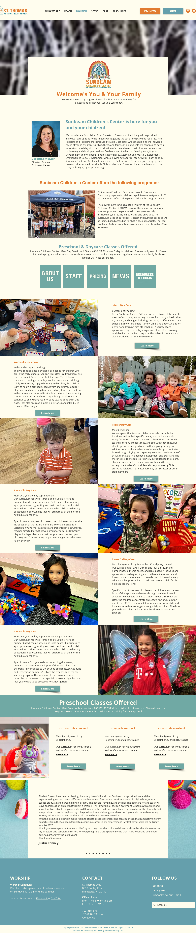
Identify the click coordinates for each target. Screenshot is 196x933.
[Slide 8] (109, 853)
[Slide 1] (86, 853)
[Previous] (33, 818)
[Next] (162, 818)
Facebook (42, 898)
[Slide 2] (89, 853)
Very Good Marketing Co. (111, 930)
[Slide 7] (106, 853)
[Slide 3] (93, 853)
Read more (62, 754)
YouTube (56, 898)
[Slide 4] (96, 853)
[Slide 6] (103, 853)
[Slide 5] (99, 853)
